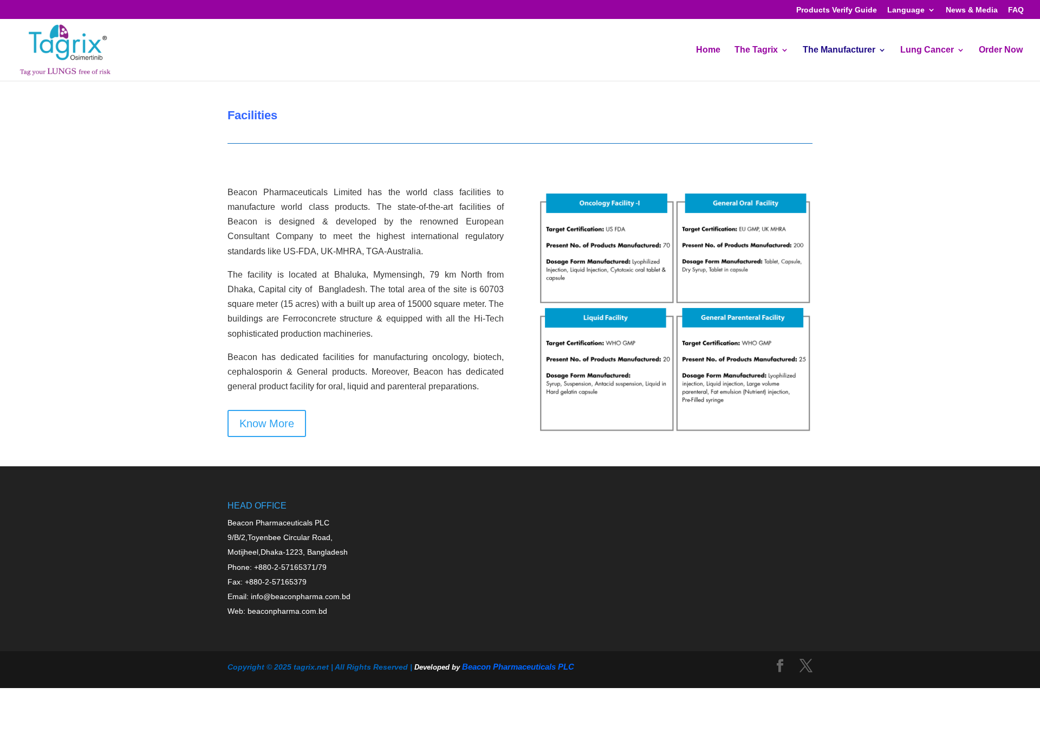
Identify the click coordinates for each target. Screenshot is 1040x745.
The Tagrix (756, 50)
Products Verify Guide (836, 10)
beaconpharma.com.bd (287, 611)
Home (708, 50)
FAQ (1016, 10)
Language (906, 10)
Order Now (1001, 50)
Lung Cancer (927, 50)
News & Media (972, 10)
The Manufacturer (839, 50)
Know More (266, 423)
